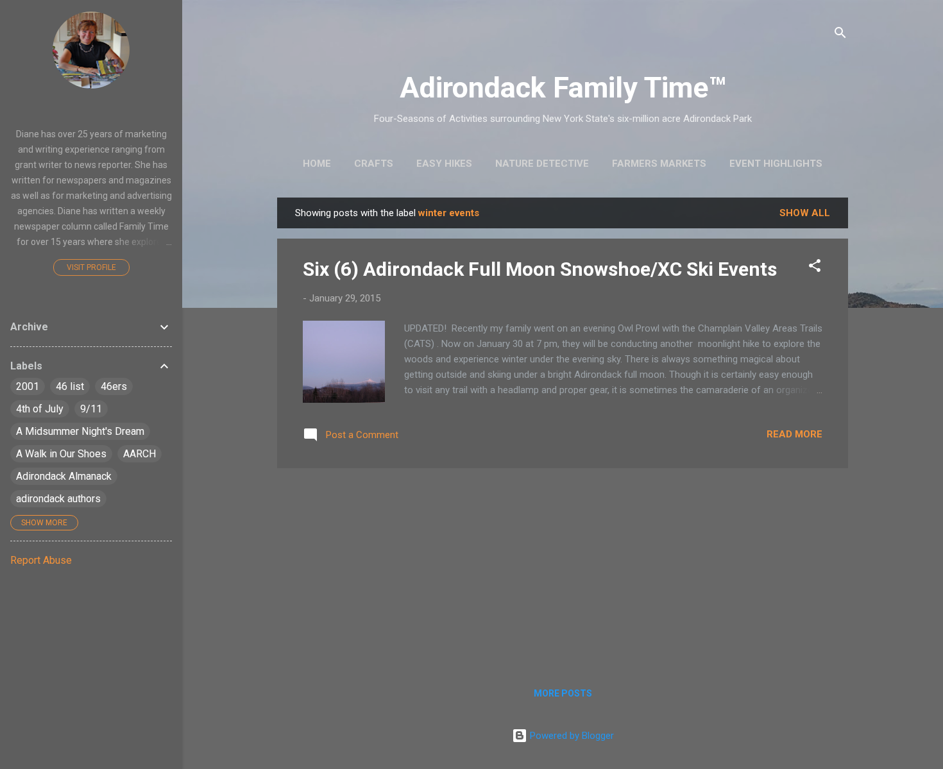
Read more (794, 434)
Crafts (373, 163)
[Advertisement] (562, 568)
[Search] (840, 35)
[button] (814, 268)
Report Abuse (41, 560)
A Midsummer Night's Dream (80, 431)
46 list (70, 386)
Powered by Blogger (570, 735)
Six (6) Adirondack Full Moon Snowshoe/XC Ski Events (540, 269)
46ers (114, 386)
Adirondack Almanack (64, 476)
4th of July (40, 409)
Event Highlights (775, 163)
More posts (563, 693)
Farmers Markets (659, 163)
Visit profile (91, 267)
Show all (804, 213)
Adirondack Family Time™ (563, 88)
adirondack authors (58, 499)
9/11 (91, 409)
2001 (27, 386)
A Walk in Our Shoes (61, 454)
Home (317, 163)
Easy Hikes (444, 163)
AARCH (139, 454)
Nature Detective (542, 163)
